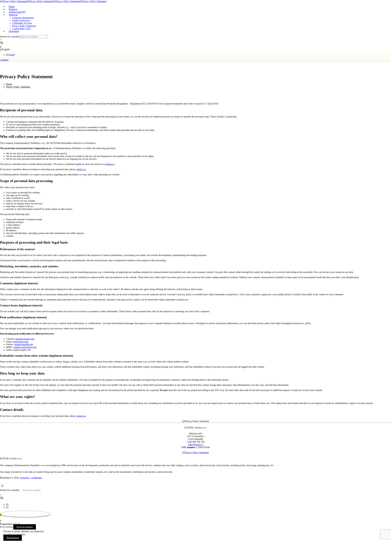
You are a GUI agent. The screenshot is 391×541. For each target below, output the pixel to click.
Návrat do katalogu (24, 527)
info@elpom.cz (195, 444)
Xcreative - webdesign (31, 477)
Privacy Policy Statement (18, 87)
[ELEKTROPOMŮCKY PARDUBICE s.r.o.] (53, 1)
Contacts (4, 59)
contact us (81, 169)
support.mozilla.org (23, 344)
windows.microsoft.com (24, 347)
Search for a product (10, 36)
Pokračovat (12, 537)
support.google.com (24, 339)
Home (9, 84)
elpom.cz (110, 164)
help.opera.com (20, 341)
